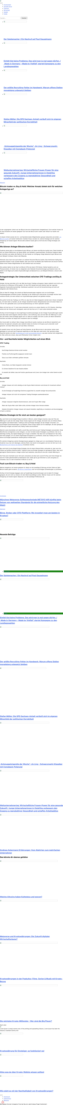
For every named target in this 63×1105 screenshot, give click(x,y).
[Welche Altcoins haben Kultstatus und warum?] (31, 877)
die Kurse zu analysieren (25, 469)
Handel (6, 12)
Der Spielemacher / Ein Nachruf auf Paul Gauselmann (28, 39)
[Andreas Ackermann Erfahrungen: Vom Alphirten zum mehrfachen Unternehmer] (31, 830)
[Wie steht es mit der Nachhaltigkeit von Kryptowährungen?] (31, 1081)
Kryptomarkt (7, 4)
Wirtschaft (7, 10)
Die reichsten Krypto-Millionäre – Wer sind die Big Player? (26, 1021)
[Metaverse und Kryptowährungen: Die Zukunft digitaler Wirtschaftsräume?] (31, 917)
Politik (5, 14)
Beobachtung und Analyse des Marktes (11, 445)
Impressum (7, 1096)
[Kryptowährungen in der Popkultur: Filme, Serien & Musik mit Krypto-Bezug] (31, 959)
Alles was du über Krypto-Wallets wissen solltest (22, 1072)
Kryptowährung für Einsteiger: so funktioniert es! (22, 1051)
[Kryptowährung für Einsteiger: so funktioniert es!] (31, 1040)
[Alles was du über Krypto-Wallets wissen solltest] (31, 1061)
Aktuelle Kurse (8, 6)
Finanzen (6, 8)
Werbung (6, 1100)
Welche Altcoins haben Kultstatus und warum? (21, 897)
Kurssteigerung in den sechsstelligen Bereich (29, 333)
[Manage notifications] (3, 1102)
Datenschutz (7, 1098)
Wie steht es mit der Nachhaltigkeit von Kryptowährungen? (26, 1091)
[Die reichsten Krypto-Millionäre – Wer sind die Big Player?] (31, 1001)
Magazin (2, 182)
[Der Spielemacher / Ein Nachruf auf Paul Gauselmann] (33, 28)
